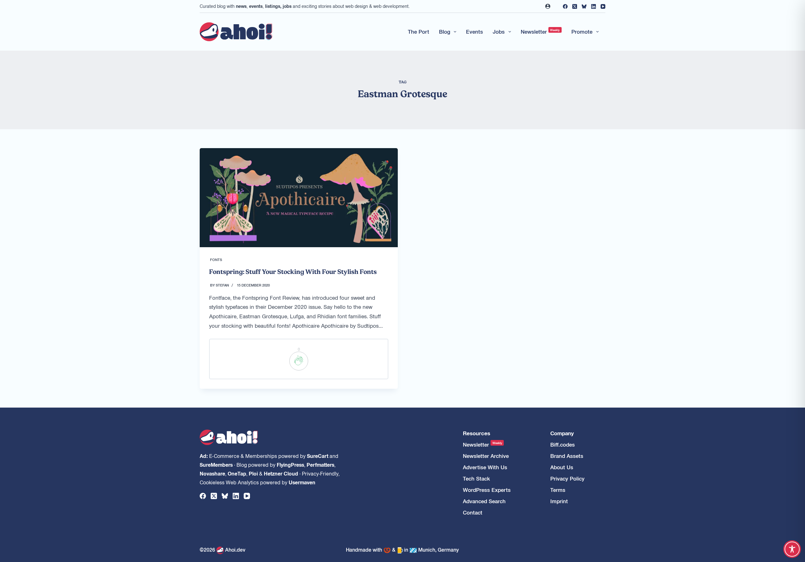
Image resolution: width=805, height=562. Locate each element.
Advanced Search (484, 501)
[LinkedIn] (593, 6)
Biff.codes (562, 444)
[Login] (547, 6)
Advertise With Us (485, 467)
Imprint (559, 501)
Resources (476, 433)
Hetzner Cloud (281, 473)
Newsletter (540, 31)
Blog (444, 31)
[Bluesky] (584, 6)
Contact (472, 512)
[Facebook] (565, 6)
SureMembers (216, 464)
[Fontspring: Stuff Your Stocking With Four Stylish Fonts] (299, 197)
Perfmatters (320, 464)
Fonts (216, 259)
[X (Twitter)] (574, 6)
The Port (418, 31)
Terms (557, 489)
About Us (561, 467)
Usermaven (302, 482)
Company (562, 433)
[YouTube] (603, 6)
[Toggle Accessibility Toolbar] (792, 549)
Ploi (253, 473)
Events (474, 31)
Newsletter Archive (486, 455)
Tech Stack (476, 478)
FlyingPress (290, 464)
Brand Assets (566, 455)
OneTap (237, 473)
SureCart (317, 455)
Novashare (212, 473)
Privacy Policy (567, 478)
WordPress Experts (487, 489)
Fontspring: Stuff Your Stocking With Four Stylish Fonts (293, 272)
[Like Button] (298, 361)
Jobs (499, 31)
